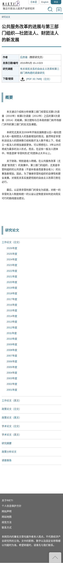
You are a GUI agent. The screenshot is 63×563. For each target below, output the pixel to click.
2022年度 (12, 270)
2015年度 (12, 310)
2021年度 (12, 276)
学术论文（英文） (11, 434)
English (44, 2)
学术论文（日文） (11, 426)
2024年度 (12, 259)
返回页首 (55, 557)
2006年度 (12, 361)
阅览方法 (7, 522)
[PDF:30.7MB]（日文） (39, 79)
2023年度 (12, 265)
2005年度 (12, 367)
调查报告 (7, 460)
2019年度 (12, 287)
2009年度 (12, 344)
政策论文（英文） (11, 417)
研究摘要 (7, 443)
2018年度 (12, 293)
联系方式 (7, 527)
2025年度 (12, 253)
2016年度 (12, 304)
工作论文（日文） (11, 242)
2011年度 (12, 333)
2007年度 (12, 355)
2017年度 (12, 299)
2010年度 (12, 338)
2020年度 (12, 282)
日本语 (33, 2)
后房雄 (23, 57)
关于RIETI (7, 500)
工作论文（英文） (11, 400)
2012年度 (12, 327)
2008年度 (12, 350)
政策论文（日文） (11, 409)
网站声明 (7, 511)
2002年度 (12, 384)
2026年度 (12, 248)
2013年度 (12, 321)
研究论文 (6, 17)
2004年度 (12, 372)
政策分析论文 (9, 451)
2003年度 (12, 378)
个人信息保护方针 (11, 505)
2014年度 (12, 316)
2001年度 (12, 389)
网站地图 (7, 516)
